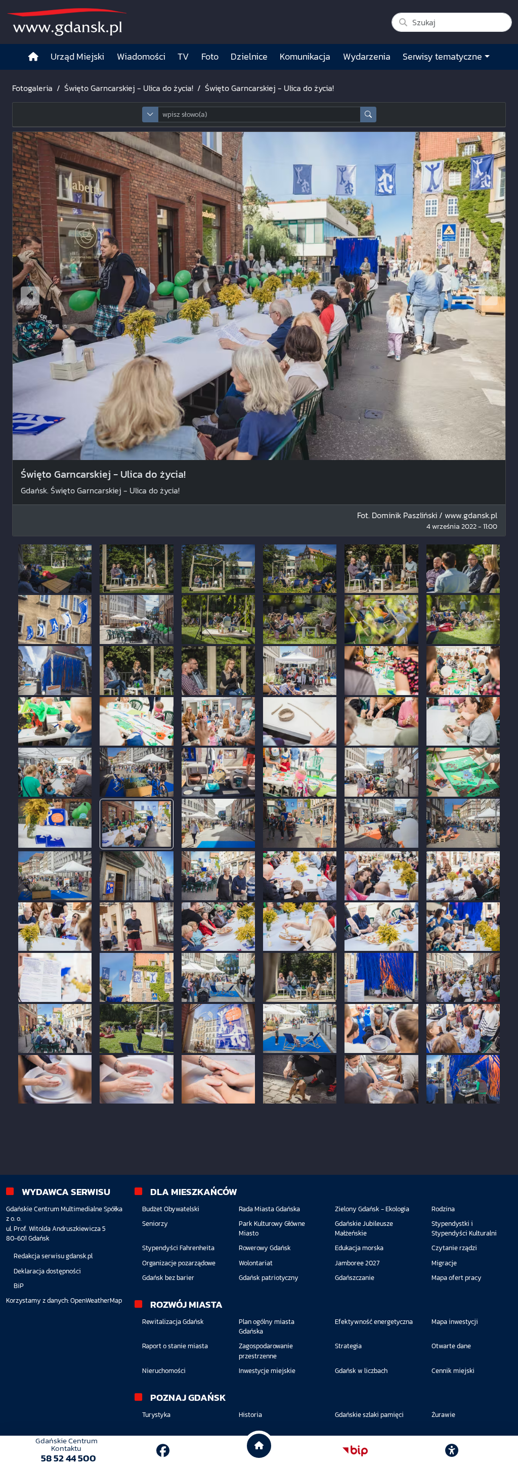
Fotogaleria (32, 88)
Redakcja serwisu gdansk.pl (53, 1256)
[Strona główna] (33, 57)
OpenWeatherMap (96, 1300)
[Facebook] (162, 1450)
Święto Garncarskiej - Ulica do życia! (128, 88)
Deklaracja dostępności (47, 1271)
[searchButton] (368, 114)
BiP (19, 1286)
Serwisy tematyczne (442, 56)
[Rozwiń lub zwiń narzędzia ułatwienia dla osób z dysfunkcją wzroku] (452, 1451)
